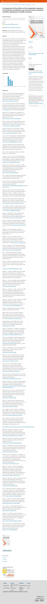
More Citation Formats (33, 105)
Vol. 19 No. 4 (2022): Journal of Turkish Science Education (21, 4)
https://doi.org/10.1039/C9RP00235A (9, 485)
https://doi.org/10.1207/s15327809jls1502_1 (13, 305)
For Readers (4, 557)
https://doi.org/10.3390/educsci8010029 (12, 210)
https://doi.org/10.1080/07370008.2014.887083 (11, 520)
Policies (20, 590)
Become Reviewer (22, 585)
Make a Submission (7, 550)
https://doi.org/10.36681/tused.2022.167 (13, 27)
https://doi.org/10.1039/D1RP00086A (13, 496)
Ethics (28, 588)
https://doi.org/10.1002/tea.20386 (19, 242)
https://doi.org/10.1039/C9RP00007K (9, 529)
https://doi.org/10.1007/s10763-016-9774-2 (11, 475)
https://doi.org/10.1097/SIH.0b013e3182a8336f (12, 442)
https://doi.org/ (7, 109)
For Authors (4, 559)
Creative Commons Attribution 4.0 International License (36, 72)
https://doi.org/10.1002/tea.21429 (9, 343)
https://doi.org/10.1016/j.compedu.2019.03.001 (14, 203)
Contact (12, 590)
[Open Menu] (2, 1)
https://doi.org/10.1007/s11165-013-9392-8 (11, 503)
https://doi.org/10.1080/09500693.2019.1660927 (12, 141)
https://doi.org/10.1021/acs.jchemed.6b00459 (11, 249)
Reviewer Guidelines (21, 588)
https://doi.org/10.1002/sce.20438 (9, 352)
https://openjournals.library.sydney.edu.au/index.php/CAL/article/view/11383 (18, 426)
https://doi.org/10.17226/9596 (8, 325)
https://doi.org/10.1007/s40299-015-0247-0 (11, 162)
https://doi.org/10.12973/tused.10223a (13, 318)
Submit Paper (13, 588)
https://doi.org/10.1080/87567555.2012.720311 (11, 378)
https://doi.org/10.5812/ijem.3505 (15, 217)
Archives (7, 4)
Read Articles (6, 585)
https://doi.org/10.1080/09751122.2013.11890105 (12, 435)
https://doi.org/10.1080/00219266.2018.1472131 (12, 334)
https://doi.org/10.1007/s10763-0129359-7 (11, 371)
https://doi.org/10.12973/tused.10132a (10, 361)
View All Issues (6, 588)
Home (3, 4)
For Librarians (4, 561)
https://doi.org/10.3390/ (9, 133)
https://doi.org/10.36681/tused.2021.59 (12, 125)
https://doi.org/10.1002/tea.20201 (9, 286)
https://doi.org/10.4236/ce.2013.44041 (10, 451)
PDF (31, 41)
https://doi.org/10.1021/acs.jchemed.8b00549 (11, 118)
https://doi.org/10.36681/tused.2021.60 (10, 101)
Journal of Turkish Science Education (11, 1)
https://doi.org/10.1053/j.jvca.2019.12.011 (10, 463)
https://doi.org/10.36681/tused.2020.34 (14, 415)
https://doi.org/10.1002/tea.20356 (9, 397)
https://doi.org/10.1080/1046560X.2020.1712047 (12, 268)
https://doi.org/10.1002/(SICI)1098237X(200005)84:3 (12, 185)
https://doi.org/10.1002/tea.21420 (9, 510)
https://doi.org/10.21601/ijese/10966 (9, 406)
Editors (28, 585)
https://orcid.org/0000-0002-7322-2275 (11, 24)
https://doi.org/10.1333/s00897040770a (10, 172)
